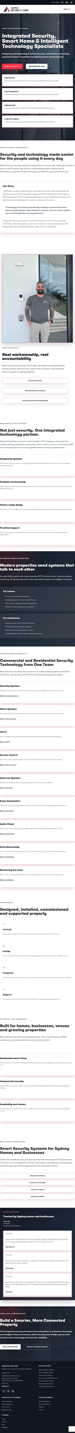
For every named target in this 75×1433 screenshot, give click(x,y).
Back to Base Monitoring (46, 1383)
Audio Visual (5, 1407)
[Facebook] (62, 2)
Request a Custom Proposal (37, 1347)
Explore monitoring (6, 880)
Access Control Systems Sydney (48, 1378)
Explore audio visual (7, 834)
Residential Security (44, 1401)
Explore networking (7, 857)
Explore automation (7, 811)
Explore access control (8, 765)
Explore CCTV (5, 742)
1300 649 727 (6, 1373)
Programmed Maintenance (46, 1386)
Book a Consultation (12, 66)
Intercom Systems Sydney (46, 1381)
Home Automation (7, 1401)
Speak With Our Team (37, 66)
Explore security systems (9, 696)
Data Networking (6, 1409)
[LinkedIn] (71, 2)
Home (3, 1419)
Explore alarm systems (8, 719)
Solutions (41, 1407)
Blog (3, 1424)
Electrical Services (7, 1404)
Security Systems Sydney (46, 1370)
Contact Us (5, 1383)
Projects (41, 1409)
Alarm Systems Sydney (45, 1375)
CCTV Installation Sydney (46, 1372)
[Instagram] (67, 2)
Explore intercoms (6, 788)
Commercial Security (45, 1404)
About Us (4, 1422)
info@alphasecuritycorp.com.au (11, 1375)
